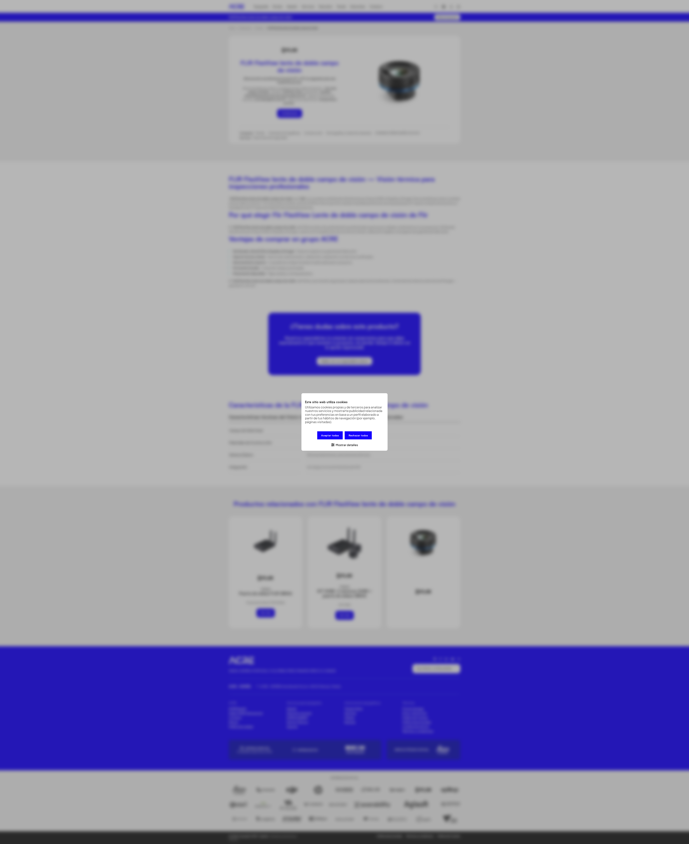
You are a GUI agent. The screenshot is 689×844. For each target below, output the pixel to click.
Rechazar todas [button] (358, 435)
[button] (344, 444)
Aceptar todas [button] (330, 435)
